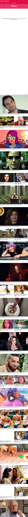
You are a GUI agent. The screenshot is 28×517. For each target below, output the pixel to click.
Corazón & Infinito (18, 67)
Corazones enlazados (7, 67)
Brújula (3, 23)
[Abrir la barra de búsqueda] (18, 3)
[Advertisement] (14, 13)
